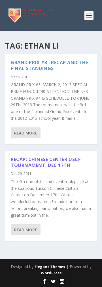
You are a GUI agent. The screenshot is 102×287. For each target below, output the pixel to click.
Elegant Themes (50, 266)
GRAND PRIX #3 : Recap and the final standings (49, 65)
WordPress (51, 272)
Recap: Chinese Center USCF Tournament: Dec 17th (45, 162)
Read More (25, 133)
